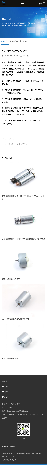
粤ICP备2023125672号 (9, 456)
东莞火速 (13, 446)
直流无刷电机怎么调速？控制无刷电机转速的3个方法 (23, 239)
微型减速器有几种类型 (18, 144)
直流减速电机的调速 (10, 359)
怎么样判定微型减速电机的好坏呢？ (16, 319)
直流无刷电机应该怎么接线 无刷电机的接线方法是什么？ (23, 197)
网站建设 (5, 460)
